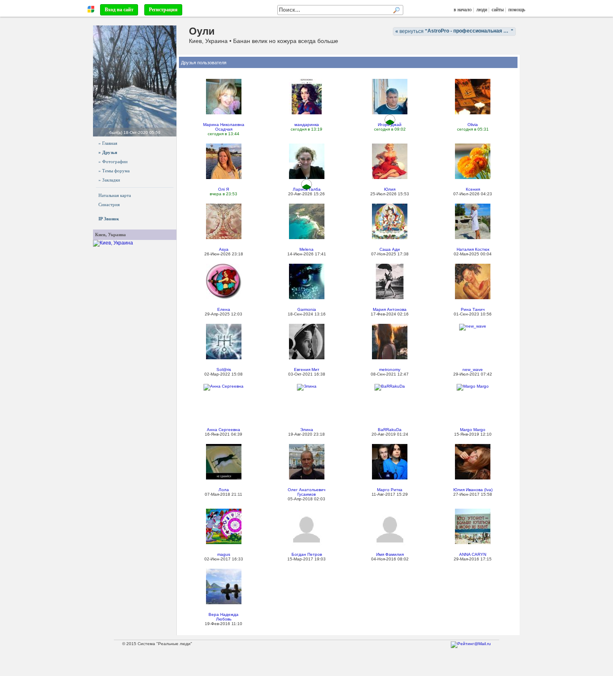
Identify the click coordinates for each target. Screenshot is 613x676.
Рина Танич (473, 309)
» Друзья (107, 152)
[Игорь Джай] (389, 96)
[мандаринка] (306, 96)
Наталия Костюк (473, 249)
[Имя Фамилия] (390, 529)
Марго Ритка (389, 489)
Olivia (472, 124)
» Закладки (109, 179)
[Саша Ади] (389, 221)
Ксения (473, 189)
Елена (223, 309)
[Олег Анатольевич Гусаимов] (306, 461)
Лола (224, 489)
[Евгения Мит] (306, 341)
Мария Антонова (390, 309)
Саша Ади (389, 249)
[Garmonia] (306, 281)
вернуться (455, 31)
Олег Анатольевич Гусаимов (306, 492)
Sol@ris (223, 369)
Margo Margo (472, 429)
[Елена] (223, 281)
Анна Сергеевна (223, 429)
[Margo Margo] (473, 386)
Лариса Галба (307, 189)
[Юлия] (389, 161)
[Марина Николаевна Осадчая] (223, 96)
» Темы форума (114, 170)
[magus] (223, 526)
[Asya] (223, 221)
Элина (306, 429)
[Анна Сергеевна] (223, 386)
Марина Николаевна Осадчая (223, 126)
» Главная (107, 143)
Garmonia (306, 309)
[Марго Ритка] (389, 461)
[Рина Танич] (472, 281)
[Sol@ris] (223, 341)
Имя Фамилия (390, 554)
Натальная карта (114, 195)
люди (481, 10)
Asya (224, 249)
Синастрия (109, 204)
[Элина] (307, 386)
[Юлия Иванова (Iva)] (472, 461)
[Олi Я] (223, 161)
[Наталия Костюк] (472, 221)
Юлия (389, 189)
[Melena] (306, 221)
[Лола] (223, 461)
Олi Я (223, 189)
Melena (306, 249)
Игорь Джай (390, 124)
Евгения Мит (306, 369)
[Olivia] (472, 96)
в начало (463, 10)
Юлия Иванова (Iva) (472, 489)
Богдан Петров (306, 554)
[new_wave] (472, 326)
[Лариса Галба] (306, 161)
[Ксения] (472, 161)
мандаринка (306, 124)
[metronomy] (389, 341)
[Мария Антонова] (389, 281)
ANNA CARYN (472, 554)
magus (223, 554)
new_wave (472, 369)
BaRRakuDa (390, 429)
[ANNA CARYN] (472, 526)
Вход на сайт (119, 10)
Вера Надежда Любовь (224, 616)
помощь (516, 10)
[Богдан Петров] (306, 529)
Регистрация (163, 10)
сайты (498, 10)
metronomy (389, 369)
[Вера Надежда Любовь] (223, 586)
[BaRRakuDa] (389, 386)
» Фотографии (113, 161)
